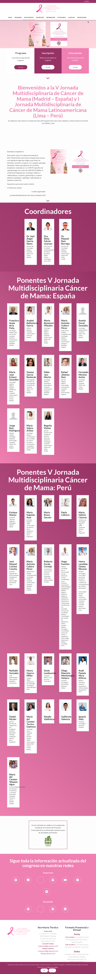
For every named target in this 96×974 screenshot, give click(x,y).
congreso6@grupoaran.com (48, 946)
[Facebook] (28, 880)
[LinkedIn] (46, 891)
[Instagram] (53, 880)
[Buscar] (87, 22)
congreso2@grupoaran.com (48, 951)
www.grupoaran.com (48, 954)
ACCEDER (86, 1)
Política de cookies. (52, 967)
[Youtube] (65, 880)
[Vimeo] (77, 880)
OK (44, 970)
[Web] (15, 880)
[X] (40, 880)
